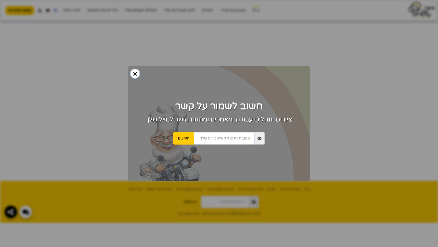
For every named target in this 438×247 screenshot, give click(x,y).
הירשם (183, 138)
